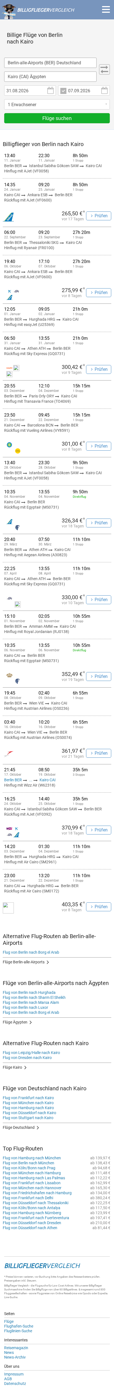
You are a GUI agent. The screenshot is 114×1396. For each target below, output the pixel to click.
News (9, 1352)
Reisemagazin (16, 1348)
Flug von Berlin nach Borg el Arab (31, 952)
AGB (8, 1379)
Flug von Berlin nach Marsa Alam (31, 1002)
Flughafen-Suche (18, 1326)
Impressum (14, 1374)
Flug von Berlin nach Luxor (25, 1007)
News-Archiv (15, 1357)
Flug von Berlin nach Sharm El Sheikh (34, 997)
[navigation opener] (106, 9)
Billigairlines (70, 1289)
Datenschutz (15, 1383)
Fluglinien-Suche (18, 1331)
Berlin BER (13, 780)
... (30, 780)
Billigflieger (10, 1285)
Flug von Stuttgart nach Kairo (28, 1118)
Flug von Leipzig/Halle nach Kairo (31, 1052)
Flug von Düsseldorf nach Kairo (29, 1113)
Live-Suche (10, 1297)
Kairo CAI (48, 780)
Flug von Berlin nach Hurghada (29, 992)
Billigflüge (42, 1289)
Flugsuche (41, 1285)
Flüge (9, 1321)
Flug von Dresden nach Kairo (27, 1057)
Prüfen (101, 215)
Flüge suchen (57, 118)
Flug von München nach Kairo (28, 1103)
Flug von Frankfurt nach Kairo (28, 1098)
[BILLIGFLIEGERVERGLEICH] (37, 16)
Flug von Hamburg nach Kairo (28, 1108)
